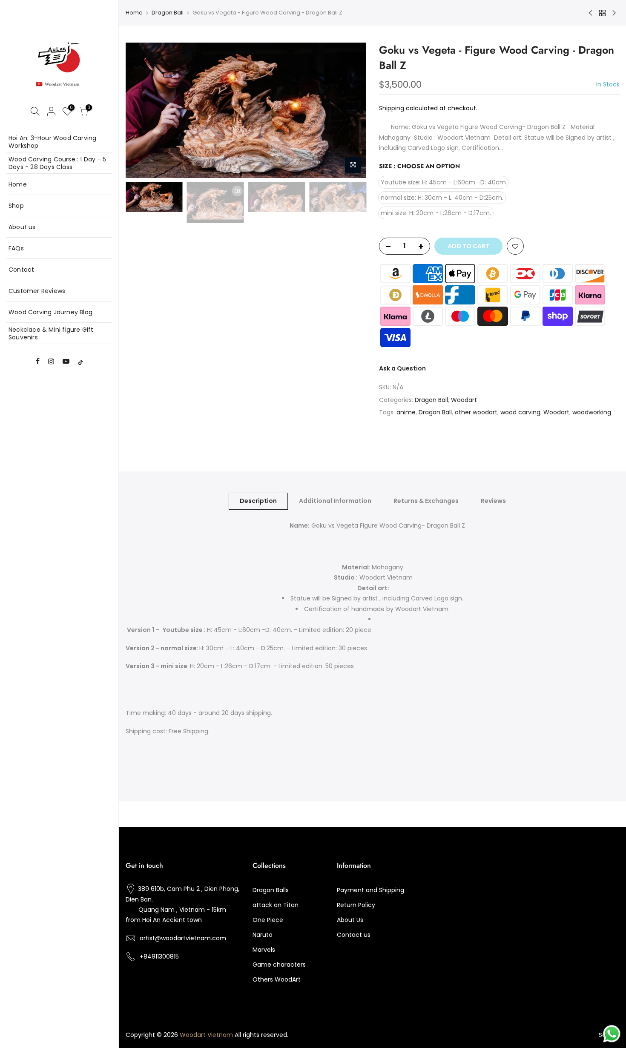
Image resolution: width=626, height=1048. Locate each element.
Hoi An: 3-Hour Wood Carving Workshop (52, 142)
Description (258, 501)
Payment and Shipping (370, 890)
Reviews (493, 501)
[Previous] (140, 110)
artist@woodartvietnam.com (183, 938)
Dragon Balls (271, 890)
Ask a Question (402, 368)
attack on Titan (276, 905)
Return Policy (356, 905)
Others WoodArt (277, 979)
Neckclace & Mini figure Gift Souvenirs (51, 333)
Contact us (353, 934)
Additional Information (335, 501)
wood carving (520, 412)
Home (18, 184)
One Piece (268, 920)
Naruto (263, 934)
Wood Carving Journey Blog (50, 312)
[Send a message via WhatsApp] (612, 1034)
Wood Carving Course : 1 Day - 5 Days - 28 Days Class (57, 163)
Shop (16, 205)
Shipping (391, 108)
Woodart (464, 400)
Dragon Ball (168, 13)
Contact (21, 269)
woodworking (591, 412)
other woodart (476, 412)
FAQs (16, 248)
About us (22, 227)
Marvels (264, 949)
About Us (350, 920)
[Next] (351, 110)
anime (406, 412)
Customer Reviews (37, 291)
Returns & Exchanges (426, 501)
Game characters (279, 964)
